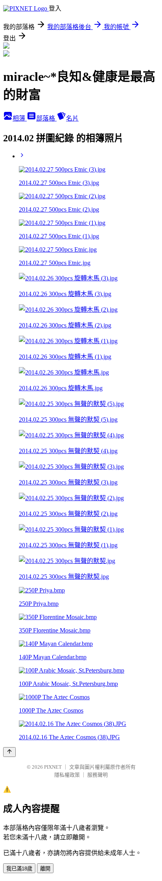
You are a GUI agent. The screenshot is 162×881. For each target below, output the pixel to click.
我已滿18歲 (19, 869)
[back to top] (9, 752)
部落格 (46, 118)
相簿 (20, 118)
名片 (72, 118)
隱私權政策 (67, 775)
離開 (45, 869)
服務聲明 (97, 775)
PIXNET (53, 767)
